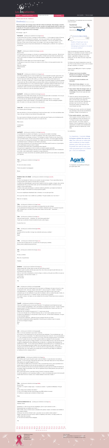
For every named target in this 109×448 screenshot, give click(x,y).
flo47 (38, 160)
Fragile (38, 204)
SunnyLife (43, 94)
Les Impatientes (57, 15)
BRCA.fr (65, 437)
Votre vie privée (27, 435)
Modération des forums (28, 434)
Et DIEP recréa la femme (68, 435)
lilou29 (42, 35)
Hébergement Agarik (28, 439)
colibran (39, 249)
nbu (41, 266)
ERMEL (38, 228)
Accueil (17, 15)
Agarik (72, 166)
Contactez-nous (27, 437)
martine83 (41, 51)
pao (38, 216)
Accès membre (80, 15)
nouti (39, 240)
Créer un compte (89, 15)
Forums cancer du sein (43, 15)
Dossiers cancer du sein (27, 15)
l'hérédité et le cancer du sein (80, 437)
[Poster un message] (30, 21)
